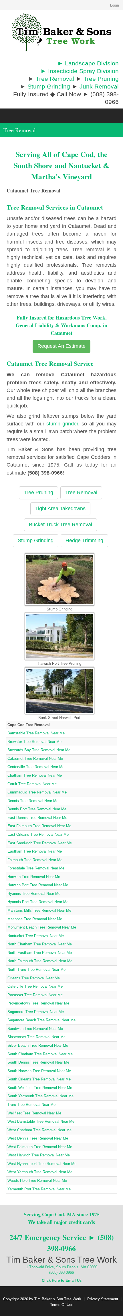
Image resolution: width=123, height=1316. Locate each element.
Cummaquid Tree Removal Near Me (37, 792)
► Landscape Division (88, 63)
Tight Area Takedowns (60, 508)
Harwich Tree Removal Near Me (33, 877)
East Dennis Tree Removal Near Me (37, 817)
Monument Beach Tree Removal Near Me (41, 927)
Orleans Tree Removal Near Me (33, 978)
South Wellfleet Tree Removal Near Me (39, 1088)
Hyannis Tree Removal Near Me (33, 893)
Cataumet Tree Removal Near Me (35, 758)
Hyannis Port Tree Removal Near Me (37, 902)
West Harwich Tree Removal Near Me (38, 1155)
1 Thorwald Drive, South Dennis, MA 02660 (61, 1267)
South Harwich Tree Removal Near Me (39, 1071)
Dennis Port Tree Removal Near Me (36, 809)
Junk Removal (99, 86)
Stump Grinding (48, 86)
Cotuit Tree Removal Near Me (32, 784)
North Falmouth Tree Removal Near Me (39, 961)
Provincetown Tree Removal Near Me (38, 1003)
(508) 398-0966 (61, 1272)
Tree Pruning (101, 78)
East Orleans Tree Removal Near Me (38, 834)
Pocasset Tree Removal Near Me (35, 995)
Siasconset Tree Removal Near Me (36, 1037)
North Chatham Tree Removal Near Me (39, 944)
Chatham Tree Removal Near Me (34, 775)
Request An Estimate (61, 346)
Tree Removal (55, 78)
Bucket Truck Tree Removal (60, 524)
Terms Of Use (61, 1305)
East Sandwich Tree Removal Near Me (39, 843)
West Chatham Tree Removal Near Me (39, 1130)
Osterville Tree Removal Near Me (35, 986)
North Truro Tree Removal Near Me (36, 969)
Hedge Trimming (84, 540)
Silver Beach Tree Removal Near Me (37, 1045)
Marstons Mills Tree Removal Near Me (39, 910)
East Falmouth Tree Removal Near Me (39, 826)
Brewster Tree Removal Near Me (34, 742)
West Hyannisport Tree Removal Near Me (41, 1164)
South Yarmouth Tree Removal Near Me (40, 1096)
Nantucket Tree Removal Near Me (35, 936)
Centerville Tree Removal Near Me (35, 767)
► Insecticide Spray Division (79, 71)
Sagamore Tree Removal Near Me (35, 1012)
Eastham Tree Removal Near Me (34, 851)
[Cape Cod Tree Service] (61, 32)
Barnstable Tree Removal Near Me (36, 733)
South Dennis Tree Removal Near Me (38, 1062)
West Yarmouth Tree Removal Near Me (39, 1172)
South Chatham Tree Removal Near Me (40, 1054)
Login (114, 5)
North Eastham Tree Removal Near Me (39, 953)
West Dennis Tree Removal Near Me (37, 1138)
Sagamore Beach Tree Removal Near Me (41, 1020)
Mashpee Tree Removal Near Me (34, 919)
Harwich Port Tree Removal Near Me (37, 885)
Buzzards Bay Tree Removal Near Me (38, 750)
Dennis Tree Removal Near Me (32, 801)
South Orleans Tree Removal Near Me (39, 1079)
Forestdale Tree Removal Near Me (35, 868)
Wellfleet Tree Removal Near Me (34, 1113)
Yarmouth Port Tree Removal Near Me (39, 1189)
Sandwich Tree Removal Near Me (35, 1028)
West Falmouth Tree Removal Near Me (39, 1147)
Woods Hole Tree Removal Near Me (37, 1180)
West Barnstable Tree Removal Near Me (40, 1121)
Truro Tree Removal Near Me (31, 1104)
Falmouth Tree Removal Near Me (34, 860)
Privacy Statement (102, 1299)
